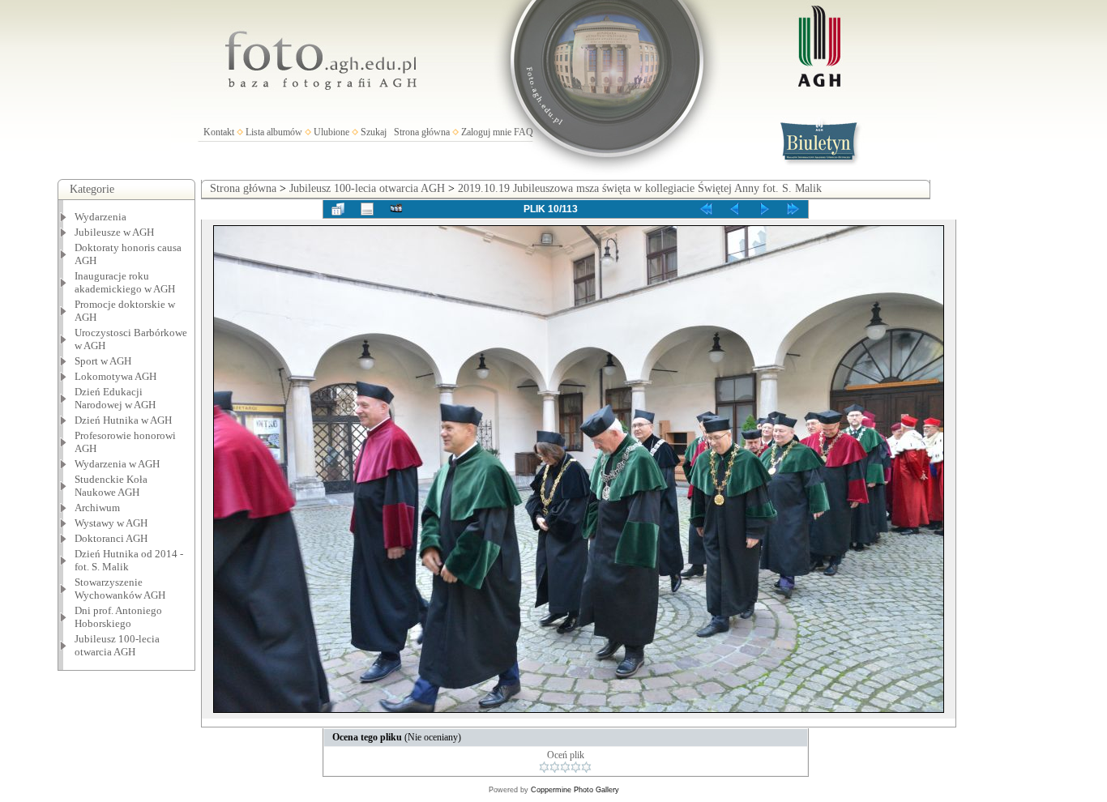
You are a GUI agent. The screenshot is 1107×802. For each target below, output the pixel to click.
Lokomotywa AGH (115, 376)
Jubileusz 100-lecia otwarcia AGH (117, 645)
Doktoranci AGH (111, 538)
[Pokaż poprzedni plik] (735, 209)
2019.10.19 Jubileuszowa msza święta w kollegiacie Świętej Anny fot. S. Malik (640, 188)
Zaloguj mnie (486, 132)
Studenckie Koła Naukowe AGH (111, 485)
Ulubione (331, 132)
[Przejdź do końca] (793, 209)
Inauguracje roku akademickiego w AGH (125, 282)
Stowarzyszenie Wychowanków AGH (120, 588)
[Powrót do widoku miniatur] (338, 209)
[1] (544, 767)
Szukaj (374, 132)
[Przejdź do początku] (705, 209)
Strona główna (422, 132)
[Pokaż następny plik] (764, 209)
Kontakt (218, 132)
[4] (576, 767)
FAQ (523, 132)
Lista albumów (274, 132)
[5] (586, 767)
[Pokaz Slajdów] (396, 209)
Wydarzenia (100, 217)
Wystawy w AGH (111, 523)
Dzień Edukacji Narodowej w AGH (115, 398)
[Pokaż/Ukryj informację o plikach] (367, 209)
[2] (554, 767)
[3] (565, 767)
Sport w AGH (103, 361)
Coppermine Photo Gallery (575, 790)
